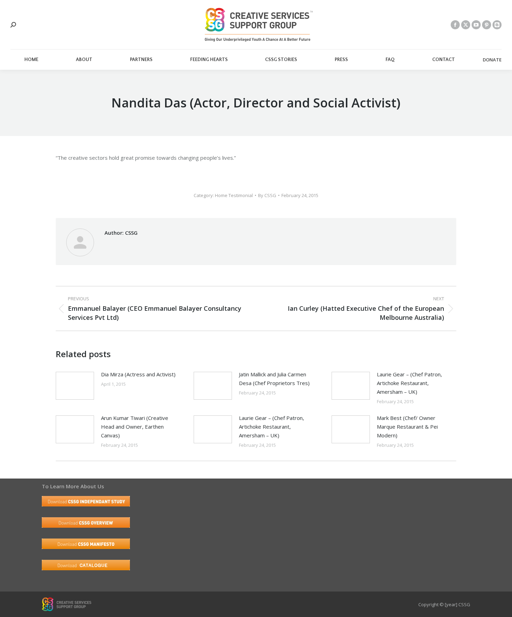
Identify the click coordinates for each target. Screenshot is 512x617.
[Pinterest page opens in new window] (486, 24)
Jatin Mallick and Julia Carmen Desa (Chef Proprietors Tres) (274, 378)
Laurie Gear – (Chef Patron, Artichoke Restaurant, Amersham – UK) (409, 383)
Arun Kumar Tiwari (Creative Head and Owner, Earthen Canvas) (134, 426)
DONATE (492, 60)
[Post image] (75, 386)
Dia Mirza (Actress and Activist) (138, 374)
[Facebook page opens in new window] (455, 24)
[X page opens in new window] (465, 24)
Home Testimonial (234, 195)
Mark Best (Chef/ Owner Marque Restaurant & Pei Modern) (407, 426)
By (267, 195)
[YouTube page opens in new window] (476, 24)
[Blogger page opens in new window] (497, 24)
